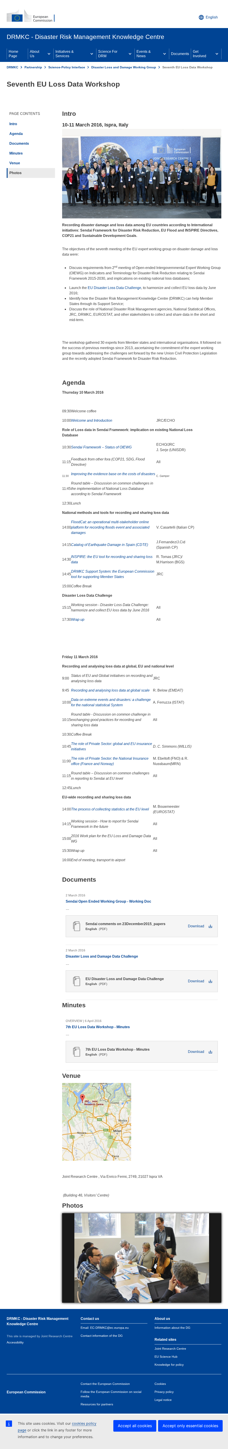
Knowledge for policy (169, 1364)
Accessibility (15, 1342)
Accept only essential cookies (190, 1425)
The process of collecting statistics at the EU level (110, 809)
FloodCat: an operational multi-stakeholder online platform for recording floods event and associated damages (110, 527)
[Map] (96, 1121)
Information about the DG (172, 1327)
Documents (180, 54)
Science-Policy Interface (66, 67)
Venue (14, 163)
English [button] (212, 17)
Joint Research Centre (170, 1348)
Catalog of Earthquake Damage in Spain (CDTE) (109, 545)
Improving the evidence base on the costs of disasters (113, 474)
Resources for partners (97, 1404)
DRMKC (12, 67)
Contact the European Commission (105, 1384)
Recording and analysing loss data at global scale (110, 690)
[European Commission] (34, 16)
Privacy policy (164, 1392)
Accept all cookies (135, 1425)
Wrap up (77, 619)
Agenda (16, 134)
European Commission (26, 1392)
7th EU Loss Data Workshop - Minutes (98, 1027)
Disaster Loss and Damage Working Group (123, 67)
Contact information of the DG (102, 1335)
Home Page (13, 54)
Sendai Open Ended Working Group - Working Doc (108, 901)
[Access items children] (49, 54)
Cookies (160, 1384)
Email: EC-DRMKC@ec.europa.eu (105, 1327)
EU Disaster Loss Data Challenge (114, 288)
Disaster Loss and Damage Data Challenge (102, 956)
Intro (13, 124)
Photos (15, 173)
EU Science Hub (166, 1356)
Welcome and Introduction (91, 420)
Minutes (16, 153)
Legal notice (163, 1400)
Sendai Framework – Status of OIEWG (101, 447)
